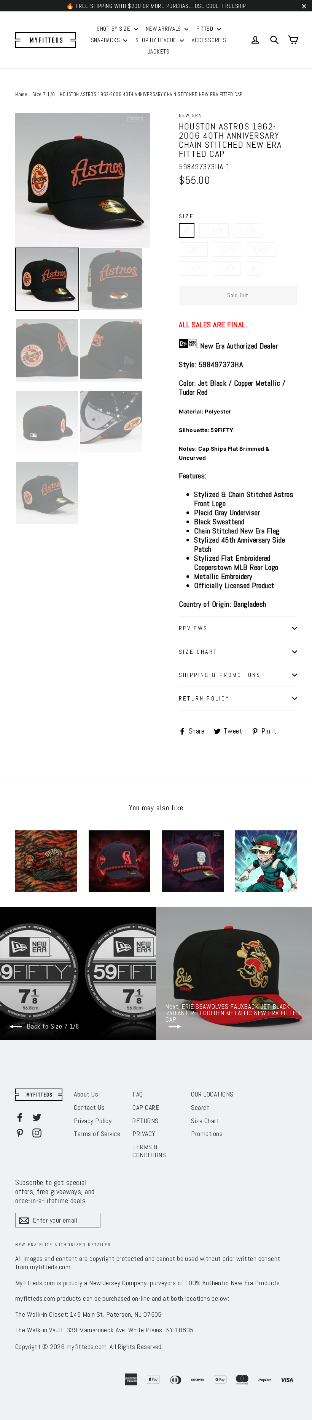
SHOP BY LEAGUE (156, 40)
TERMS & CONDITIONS (149, 1151)
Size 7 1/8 (43, 94)
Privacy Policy (92, 1120)
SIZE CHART (198, 652)
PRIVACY (144, 1133)
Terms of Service (97, 1133)
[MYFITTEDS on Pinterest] (19, 1133)
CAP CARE (145, 1107)
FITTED (205, 28)
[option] (82, 180)
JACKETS (159, 51)
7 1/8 (214, 230)
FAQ (137, 1094)
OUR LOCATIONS (212, 1094)
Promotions (207, 1133)
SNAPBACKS (106, 40)
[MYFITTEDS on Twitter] (36, 1117)
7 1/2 (227, 249)
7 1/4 (247, 230)
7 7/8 (226, 268)
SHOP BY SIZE (114, 28)
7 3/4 (193, 268)
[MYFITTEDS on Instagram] (36, 1133)
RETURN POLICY (204, 698)
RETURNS (145, 1120)
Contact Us (89, 1107)
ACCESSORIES (209, 40)
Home (21, 94)
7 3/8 (193, 249)
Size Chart (205, 1120)
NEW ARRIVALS (164, 28)
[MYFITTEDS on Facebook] (19, 1117)
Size (186, 216)
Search (200, 1107)
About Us (86, 1094)
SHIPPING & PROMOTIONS (220, 675)
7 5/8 (261, 249)
